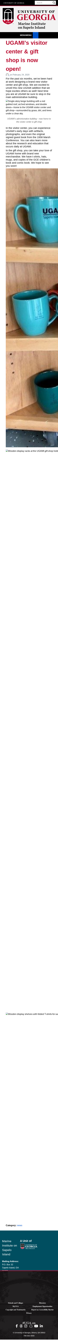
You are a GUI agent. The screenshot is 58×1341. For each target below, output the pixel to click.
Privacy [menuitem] (29, 1313)
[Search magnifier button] (54, 3)
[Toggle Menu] (35, 35)
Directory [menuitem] (42, 1303)
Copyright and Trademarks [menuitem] (16, 1309)
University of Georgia (14, 2)
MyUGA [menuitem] (16, 1306)
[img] (17, 1325)
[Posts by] (8, 74)
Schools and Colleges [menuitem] (15, 1303)
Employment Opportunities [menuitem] (42, 1306)
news (19, 1225)
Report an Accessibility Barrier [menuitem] (42, 1309)
